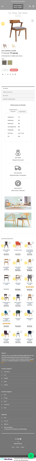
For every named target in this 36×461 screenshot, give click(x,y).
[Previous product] (19, 16)
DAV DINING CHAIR (6, 340)
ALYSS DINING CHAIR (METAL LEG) (29, 251)
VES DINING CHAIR (29, 268)
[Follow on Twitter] (18, 439)
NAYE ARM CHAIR (18, 319)
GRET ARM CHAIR (17, 284)
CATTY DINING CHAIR (6, 284)
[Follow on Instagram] (17, 439)
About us (6, 424)
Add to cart (14, 70)
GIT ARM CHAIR (18, 250)
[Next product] (17, 16)
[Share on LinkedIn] (15, 74)
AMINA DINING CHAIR (6, 251)
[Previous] (4, 30)
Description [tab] (5, 88)
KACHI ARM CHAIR (29, 284)
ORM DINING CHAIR (30, 340)
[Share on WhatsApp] (3, 74)
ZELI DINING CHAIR (6, 268)
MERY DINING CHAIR (18, 303)
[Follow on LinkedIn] (20, 439)
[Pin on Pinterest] (13, 74)
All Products (14, 13)
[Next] (31, 30)
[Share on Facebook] (5, 74)
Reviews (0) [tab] (5, 95)
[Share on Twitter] (8, 74)
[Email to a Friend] (10, 74)
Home (9, 13)
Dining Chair (25, 13)
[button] (2, 6)
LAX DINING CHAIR (18, 340)
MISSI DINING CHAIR (29, 319)
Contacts (6, 420)
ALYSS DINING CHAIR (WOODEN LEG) (6, 320)
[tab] (13, 111)
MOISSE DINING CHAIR (6, 303)
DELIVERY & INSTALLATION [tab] (9, 99)
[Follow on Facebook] (15, 439)
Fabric (3, 58)
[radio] (4, 62)
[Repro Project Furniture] (18, 6)
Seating (19, 13)
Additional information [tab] (7, 92)
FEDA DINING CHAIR (29, 303)
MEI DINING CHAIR (18, 268)
